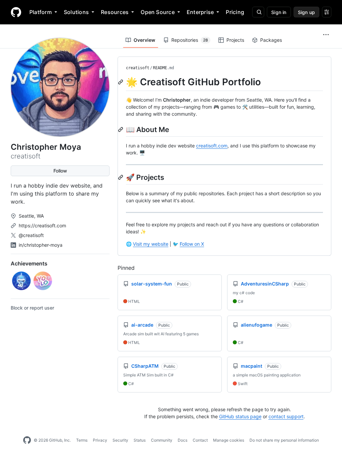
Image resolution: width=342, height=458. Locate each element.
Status (140, 440)
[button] (326, 34)
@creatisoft (31, 235)
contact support (286, 416)
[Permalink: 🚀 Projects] (121, 177)
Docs (182, 440)
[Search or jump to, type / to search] (258, 12)
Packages (271, 40)
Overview (144, 40)
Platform (40, 12)
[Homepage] (16, 12)
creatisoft (137, 68)
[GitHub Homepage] (27, 440)
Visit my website (150, 244)
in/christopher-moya (40, 245)
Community (161, 440)
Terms (82, 440)
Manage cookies (228, 440)
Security (120, 440)
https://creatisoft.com (42, 225)
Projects (235, 40)
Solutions (76, 12)
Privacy (100, 440)
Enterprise (200, 12)
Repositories (189, 40)
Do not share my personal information (284, 440)
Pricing (235, 12)
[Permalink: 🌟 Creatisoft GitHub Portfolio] (121, 82)
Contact (200, 440)
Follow (60, 171)
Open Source (158, 12)
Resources (115, 12)
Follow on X (192, 244)
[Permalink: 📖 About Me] (121, 129)
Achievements (29, 263)
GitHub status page (240, 416)
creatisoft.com (211, 145)
